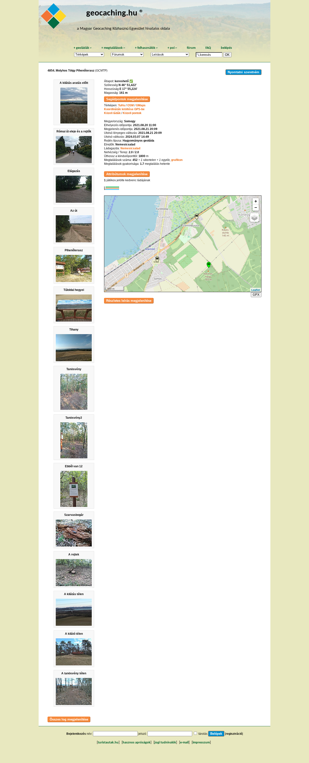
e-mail (184, 742)
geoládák (82, 48)
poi (172, 48)
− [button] (255, 207)
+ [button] (255, 201)
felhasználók (146, 48)
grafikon (177, 160)
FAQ (208, 48)
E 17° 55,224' (128, 89)
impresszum (201, 742)
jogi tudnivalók (165, 742)
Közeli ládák (112, 113)
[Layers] (254, 217)
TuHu (121, 105)
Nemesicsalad (130, 148)
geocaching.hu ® (115, 13)
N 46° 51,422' (128, 85)
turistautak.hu (108, 742)
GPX (256, 294)
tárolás (202, 733)
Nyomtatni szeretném (243, 72)
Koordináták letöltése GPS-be (124, 109)
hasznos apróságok (136, 742)
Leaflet (255, 290)
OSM (130, 105)
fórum (191, 48)
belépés (226, 48)
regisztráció (234, 733)
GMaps (141, 105)
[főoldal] (54, 17)
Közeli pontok (132, 113)
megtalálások (113, 48)
